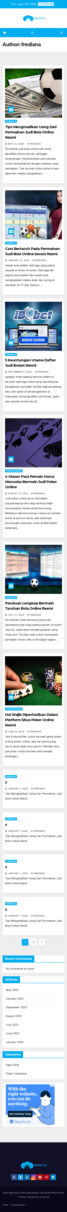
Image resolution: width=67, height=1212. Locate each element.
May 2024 (12, 990)
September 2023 (16, 1007)
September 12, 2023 (20, 372)
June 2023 (12, 1033)
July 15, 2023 (16, 615)
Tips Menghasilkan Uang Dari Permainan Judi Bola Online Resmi (30, 132)
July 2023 (12, 1024)
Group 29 (44, 1197)
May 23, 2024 (16, 144)
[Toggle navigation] (62, 32)
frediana (35, 144)
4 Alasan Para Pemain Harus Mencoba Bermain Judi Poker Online (31, 481)
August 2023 (14, 1016)
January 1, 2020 (18, 788)
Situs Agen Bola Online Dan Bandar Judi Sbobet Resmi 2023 (33, 1192)
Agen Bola (11, 121)
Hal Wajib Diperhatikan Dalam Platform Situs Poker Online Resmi (31, 719)
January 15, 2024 (19, 260)
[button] (32, 32)
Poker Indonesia (14, 471)
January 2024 (15, 998)
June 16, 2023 (16, 731)
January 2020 (15, 1042)
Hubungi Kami (18, 1204)
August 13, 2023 (18, 493)
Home (5, 1204)
